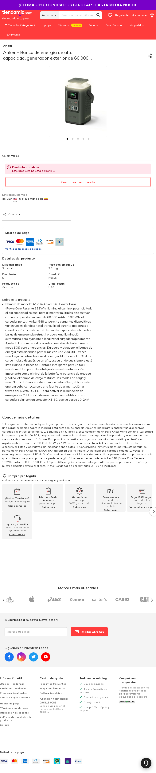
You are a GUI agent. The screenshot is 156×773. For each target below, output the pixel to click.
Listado (4, 724)
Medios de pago (9, 703)
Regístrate (122, 15)
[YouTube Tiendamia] (45, 656)
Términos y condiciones (14, 708)
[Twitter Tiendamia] (33, 656)
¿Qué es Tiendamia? (12, 683)
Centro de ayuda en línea (15, 697)
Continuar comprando (78, 182)
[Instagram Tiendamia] (21, 656)
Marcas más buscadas (78, 587)
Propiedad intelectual (53, 688)
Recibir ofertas (92, 632)
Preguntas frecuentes (53, 683)
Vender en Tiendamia (13, 688)
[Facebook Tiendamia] (9, 656)
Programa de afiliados (13, 693)
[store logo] (21, 15)
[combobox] (80, 15)
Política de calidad (51, 693)
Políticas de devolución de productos (16, 719)
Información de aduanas (14, 712)
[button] (67, 139)
